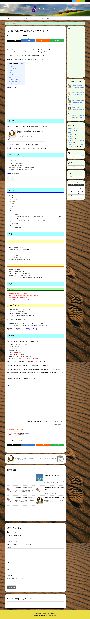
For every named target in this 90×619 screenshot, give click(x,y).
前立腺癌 (50, 421)
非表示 (22, 63)
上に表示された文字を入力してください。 (16, 578)
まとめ (10, 83)
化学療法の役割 (12, 68)
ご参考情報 (14, 79)
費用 (9, 77)
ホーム (39, 1)
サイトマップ (44, 1)
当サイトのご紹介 (68, 1)
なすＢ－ (61, 424)
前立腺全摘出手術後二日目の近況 (24, 498)
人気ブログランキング (28, 433)
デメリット (12, 76)
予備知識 (14, 23)
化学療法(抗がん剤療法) (15, 81)
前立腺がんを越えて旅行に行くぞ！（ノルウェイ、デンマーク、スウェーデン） (54, 476)
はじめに (10, 66)
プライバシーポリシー (52, 1)
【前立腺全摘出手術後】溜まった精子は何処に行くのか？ (76, 94)
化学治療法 (55, 421)
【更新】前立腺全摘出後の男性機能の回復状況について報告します (76, 102)
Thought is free (52, 615)
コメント (9, 547)
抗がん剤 (61, 421)
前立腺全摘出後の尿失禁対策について (54, 498)
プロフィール (60, 1)
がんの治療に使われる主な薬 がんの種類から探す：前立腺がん (23, 179)
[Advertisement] (35, 103)
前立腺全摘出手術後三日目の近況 (24, 488)
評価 (9, 72)
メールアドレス (31, 562)
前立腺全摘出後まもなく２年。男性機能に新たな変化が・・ (76, 87)
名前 (8, 562)
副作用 (10, 70)
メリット (12, 74)
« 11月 (72, 197)
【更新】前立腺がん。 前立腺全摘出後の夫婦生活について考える (76, 109)
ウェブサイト (10, 569)
